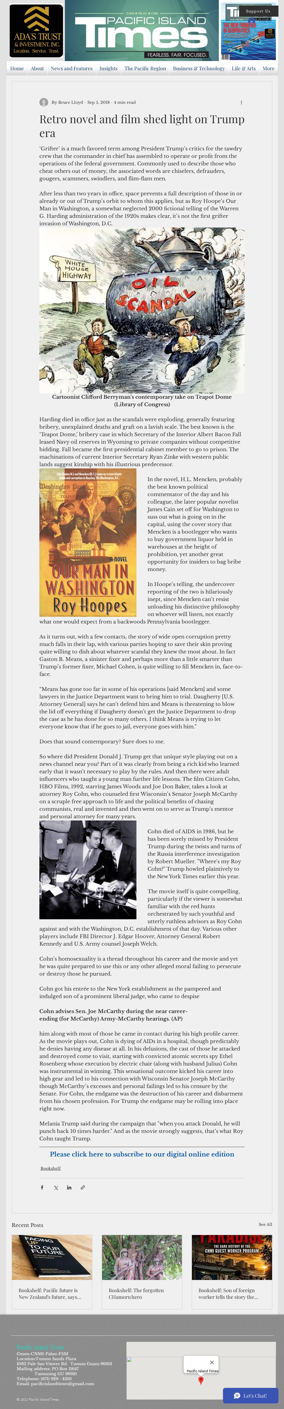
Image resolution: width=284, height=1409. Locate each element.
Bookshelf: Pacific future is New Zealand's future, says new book (48, 1293)
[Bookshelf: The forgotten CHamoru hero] (142, 1257)
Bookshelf (50, 1168)
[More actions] (241, 102)
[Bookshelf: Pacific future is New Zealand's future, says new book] (52, 1257)
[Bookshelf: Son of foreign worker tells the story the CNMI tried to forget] (232, 1257)
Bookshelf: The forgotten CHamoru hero (136, 1293)
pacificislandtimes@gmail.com (62, 1383)
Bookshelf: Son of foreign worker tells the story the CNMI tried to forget (227, 1293)
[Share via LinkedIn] (69, 1187)
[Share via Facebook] (42, 1187)
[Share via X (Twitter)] (55, 1187)
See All (265, 1224)
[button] (258, 11)
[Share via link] (82, 1187)
